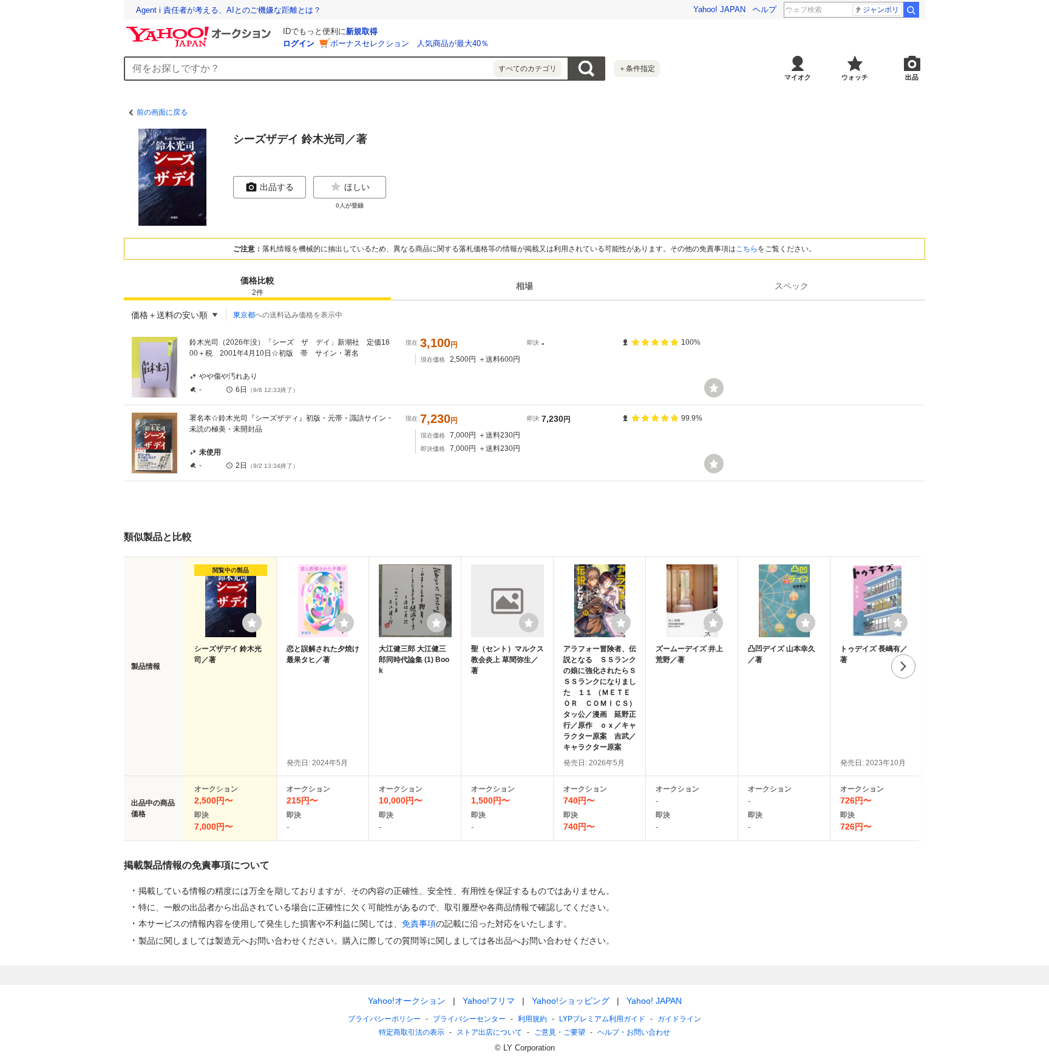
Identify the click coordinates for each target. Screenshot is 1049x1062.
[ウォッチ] (714, 387)
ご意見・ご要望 (559, 1032)
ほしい (357, 187)
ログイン (298, 43)
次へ (903, 666)
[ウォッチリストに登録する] (252, 622)
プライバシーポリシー (384, 1019)
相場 (524, 286)
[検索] (911, 10)
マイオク (797, 77)
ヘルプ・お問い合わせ (633, 1032)
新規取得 (362, 31)
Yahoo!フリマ (489, 1001)
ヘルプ (764, 9)
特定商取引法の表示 (411, 1032)
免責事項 (419, 923)
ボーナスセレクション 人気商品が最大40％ (409, 43)
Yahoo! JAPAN (719, 9)
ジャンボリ (881, 9)
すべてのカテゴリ (527, 68)
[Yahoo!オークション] (200, 29)
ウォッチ (854, 77)
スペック (792, 286)
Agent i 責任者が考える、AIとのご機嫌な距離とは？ (228, 10)
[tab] (257, 286)
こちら (747, 249)
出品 (911, 77)
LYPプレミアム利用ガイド (602, 1019)
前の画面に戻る (162, 112)
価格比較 (257, 286)
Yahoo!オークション (407, 1001)
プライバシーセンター (469, 1019)
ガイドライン (679, 1019)
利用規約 (532, 1019)
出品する (277, 187)
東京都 (244, 315)
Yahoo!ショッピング (570, 1001)
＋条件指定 (637, 68)
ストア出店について (489, 1032)
